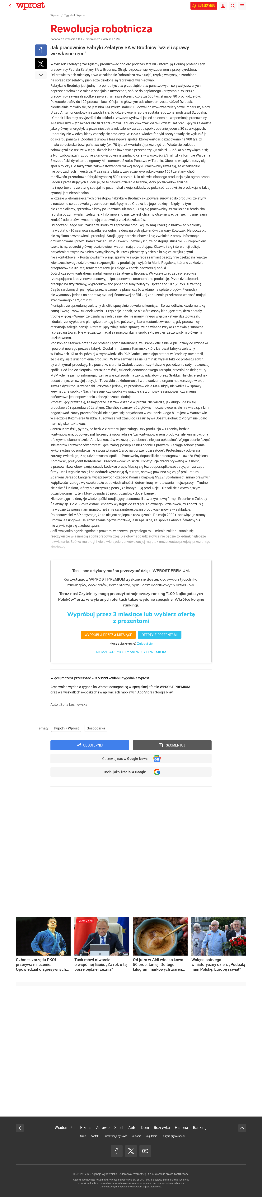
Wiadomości (65, 1127)
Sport (119, 1127)
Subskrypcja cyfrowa (115, 1136)
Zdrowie (103, 1127)
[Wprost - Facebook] (117, 1151)
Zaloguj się (145, 643)
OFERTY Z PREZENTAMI (160, 635)
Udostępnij (93, 745)
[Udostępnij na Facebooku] (41, 50)
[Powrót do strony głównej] (20, 1128)
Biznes (85, 1127)
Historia (181, 1127)
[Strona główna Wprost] (30, 5)
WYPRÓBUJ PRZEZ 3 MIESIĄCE (108, 635)
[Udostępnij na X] (41, 63)
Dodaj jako (125, 772)
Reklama (136, 1136)
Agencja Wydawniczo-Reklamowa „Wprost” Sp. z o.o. (123, 1174)
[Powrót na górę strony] (242, 1128)
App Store (144, 692)
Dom (145, 1127)
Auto (132, 1127)
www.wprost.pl (137, 1186)
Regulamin (151, 1136)
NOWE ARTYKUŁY (131, 652)
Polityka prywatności (173, 1136)
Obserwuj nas (124, 758)
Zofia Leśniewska (73, 704)
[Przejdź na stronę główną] (10, 6)
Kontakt (95, 1136)
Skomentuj (175, 745)
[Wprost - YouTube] (145, 1151)
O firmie (82, 1136)
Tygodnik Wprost (66, 728)
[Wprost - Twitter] (131, 1151)
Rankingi (200, 1127)
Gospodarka (96, 728)
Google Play (164, 692)
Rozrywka (162, 1127)
